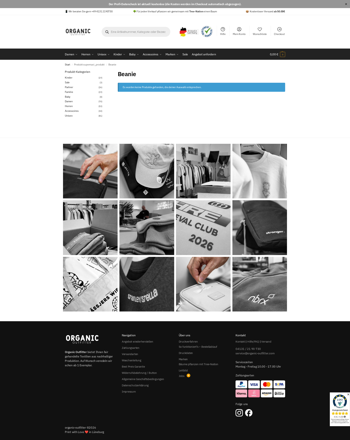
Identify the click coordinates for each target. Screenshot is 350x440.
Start (67, 64)
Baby (67, 96)
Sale (67, 82)
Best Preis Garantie (133, 366)
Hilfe (223, 34)
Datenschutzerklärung (135, 385)
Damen (69, 101)
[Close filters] (103, 72)
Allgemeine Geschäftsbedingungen (143, 379)
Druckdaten (186, 353)
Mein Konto (239, 34)
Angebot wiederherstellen (137, 341)
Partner (69, 87)
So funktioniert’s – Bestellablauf (198, 346)
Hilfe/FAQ (253, 341)
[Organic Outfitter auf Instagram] (239, 412)
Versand (266, 341)
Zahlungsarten (130, 348)
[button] (277, 54)
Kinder (68, 77)
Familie (69, 92)
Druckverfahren (188, 341)
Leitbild (183, 370)
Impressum (129, 391)
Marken (183, 359)
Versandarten (130, 354)
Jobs (181, 376)
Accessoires (72, 111)
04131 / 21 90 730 (248, 349)
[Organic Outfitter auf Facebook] (248, 412)
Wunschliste (260, 34)
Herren (69, 106)
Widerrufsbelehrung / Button (139, 373)
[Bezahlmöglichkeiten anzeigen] (260, 388)
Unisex (69, 115)
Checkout (279, 34)
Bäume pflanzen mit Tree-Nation (198, 364)
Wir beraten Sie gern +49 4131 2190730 (91, 11)
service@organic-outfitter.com (255, 353)
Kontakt (240, 341)
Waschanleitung (131, 360)
